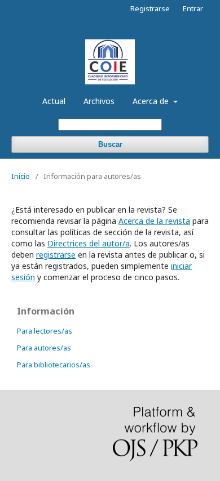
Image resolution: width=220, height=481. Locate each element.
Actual (53, 101)
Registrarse (150, 8)
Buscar (110, 144)
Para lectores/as (44, 331)
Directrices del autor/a (88, 243)
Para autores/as (44, 348)
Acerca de (152, 101)
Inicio (20, 176)
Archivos (99, 101)
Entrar (193, 8)
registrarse (56, 254)
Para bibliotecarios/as (53, 364)
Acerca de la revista (154, 220)
